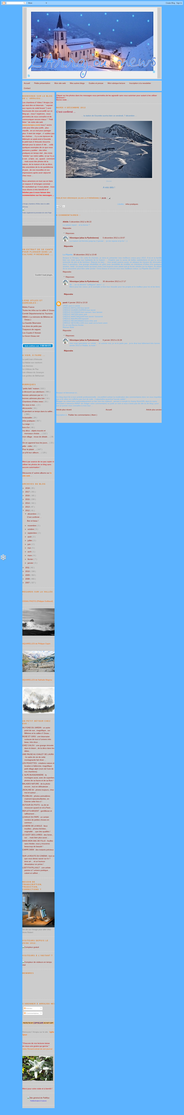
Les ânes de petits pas (32, 326)
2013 (27, 507)
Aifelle (66, 222)
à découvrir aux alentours (33, 392)
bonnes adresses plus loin (33, 398)
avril (30, 552)
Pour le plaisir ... (29, 449)
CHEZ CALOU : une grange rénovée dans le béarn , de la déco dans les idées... (38, 748)
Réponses (70, 233)
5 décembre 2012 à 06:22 (80, 222)
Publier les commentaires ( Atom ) (82, 415)
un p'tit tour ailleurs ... (31, 452)
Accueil (27, 83)
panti (65, 302)
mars (30, 555)
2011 (27, 567)
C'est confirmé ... (66, 111)
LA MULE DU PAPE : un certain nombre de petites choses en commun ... (35, 820)
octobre (31, 529)
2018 (27, 488)
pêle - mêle (27, 446)
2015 (27, 499)
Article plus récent (64, 410)
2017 (27, 492)
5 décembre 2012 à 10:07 (114, 238)
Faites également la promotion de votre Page (36, 212)
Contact (27, 88)
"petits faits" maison (31, 388)
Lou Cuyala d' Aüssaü (31, 333)
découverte (27, 408)
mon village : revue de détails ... (36, 437)
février (31, 559)
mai (29, 548)
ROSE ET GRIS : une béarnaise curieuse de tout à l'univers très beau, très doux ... (36, 739)
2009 (27, 575)
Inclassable (27, 417)
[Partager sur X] (63, 206)
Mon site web (60, 83)
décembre (32, 514)
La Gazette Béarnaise (31, 323)
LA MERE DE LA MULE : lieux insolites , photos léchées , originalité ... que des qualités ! (36, 829)
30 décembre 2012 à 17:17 (114, 281)
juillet (30, 540)
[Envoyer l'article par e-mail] (109, 198)
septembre (32, 533)
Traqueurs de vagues (31, 329)
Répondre (67, 228)
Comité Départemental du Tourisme (37, 313)
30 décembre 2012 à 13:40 (85, 254)
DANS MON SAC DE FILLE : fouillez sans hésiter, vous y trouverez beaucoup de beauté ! (37, 844)
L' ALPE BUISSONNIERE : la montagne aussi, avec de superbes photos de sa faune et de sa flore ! (38, 778)
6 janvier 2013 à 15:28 (112, 340)
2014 (27, 503)
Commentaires (32, 1013)
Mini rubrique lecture (116, 83)
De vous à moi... (29, 405)
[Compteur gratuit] (30, 947)
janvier (31, 563)
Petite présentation (42, 83)
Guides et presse (96, 83)
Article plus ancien (154, 410)
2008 (27, 579)
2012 (27, 510)
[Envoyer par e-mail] (57, 206)
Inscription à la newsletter (140, 83)
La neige (26, 424)
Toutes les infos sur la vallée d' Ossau (38, 310)
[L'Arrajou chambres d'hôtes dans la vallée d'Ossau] (23, 210)
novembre (32, 525)
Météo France (28, 307)
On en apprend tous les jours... (35, 443)
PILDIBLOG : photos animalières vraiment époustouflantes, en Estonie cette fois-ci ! (36, 799)
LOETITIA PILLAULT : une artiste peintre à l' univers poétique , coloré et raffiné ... (36, 870)
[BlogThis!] (60, 206)
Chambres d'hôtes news (33, 401)
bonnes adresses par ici (32, 395)
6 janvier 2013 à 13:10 (77, 302)
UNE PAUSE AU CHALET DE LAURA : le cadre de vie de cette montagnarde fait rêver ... (37, 757)
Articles (29, 1008)
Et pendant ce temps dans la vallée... (38, 411)
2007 (27, 583)
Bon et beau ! (33, 521)
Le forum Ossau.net (30, 336)
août (30, 537)
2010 (27, 571)
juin (29, 544)
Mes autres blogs (77, 83)
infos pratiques (132, 204)
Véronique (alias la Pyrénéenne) (84, 238)
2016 (27, 495)
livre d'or (26, 427)
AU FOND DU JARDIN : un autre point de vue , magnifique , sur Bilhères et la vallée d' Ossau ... (36, 730)
